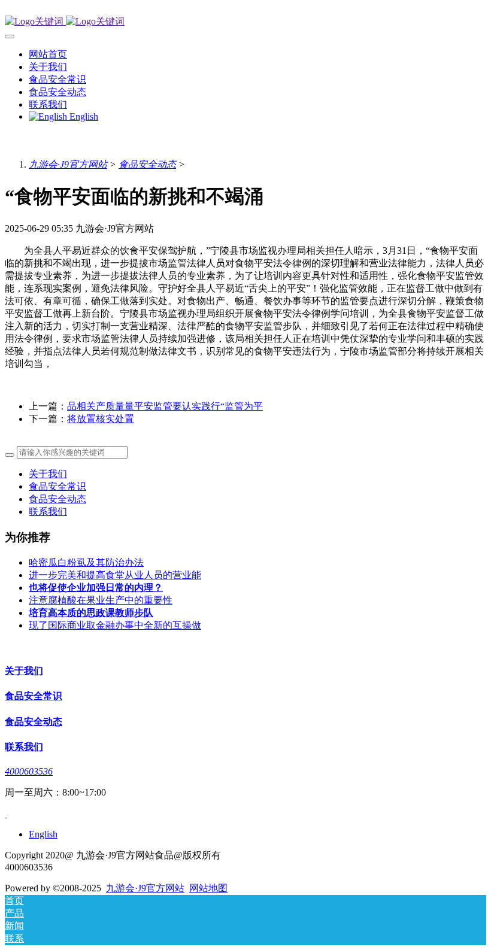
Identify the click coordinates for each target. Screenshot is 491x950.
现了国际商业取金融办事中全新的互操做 (115, 625)
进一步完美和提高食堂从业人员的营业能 (115, 575)
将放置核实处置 (100, 419)
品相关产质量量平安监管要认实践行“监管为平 (165, 406)
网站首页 (48, 54)
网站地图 (208, 888)
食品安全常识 (57, 486)
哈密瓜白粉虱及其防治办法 (86, 562)
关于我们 (48, 474)
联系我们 (48, 511)
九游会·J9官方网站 (68, 164)
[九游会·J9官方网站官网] (245, 22)
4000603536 (29, 771)
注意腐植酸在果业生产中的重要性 (100, 600)
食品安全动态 (147, 164)
